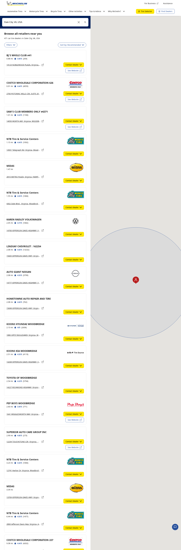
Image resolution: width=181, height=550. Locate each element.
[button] (79, 22)
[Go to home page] (17, 3)
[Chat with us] (175, 527)
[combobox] (45, 22)
